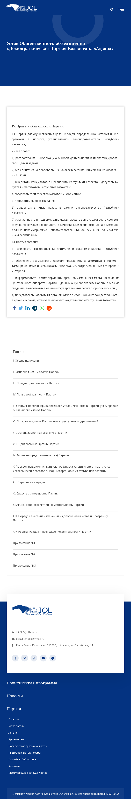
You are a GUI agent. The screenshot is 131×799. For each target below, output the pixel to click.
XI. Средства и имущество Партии (36, 493)
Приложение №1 (24, 543)
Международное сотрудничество (28, 772)
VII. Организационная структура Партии (40, 433)
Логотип (13, 732)
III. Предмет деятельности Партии (36, 383)
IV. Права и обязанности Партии (34, 394)
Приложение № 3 (24, 565)
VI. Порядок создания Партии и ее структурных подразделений (55, 421)
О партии (14, 719)
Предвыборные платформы (25, 752)
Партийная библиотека (22, 759)
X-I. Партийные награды (29, 482)
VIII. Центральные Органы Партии (36, 444)
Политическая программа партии (28, 746)
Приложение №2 (24, 554)
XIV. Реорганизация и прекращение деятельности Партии (52, 532)
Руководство (16, 739)
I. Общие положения (26, 360)
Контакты (14, 766)
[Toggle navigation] (120, 9)
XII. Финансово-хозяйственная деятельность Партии (48, 505)
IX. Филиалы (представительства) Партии (41, 455)
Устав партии (16, 726)
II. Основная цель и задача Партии (36, 372)
